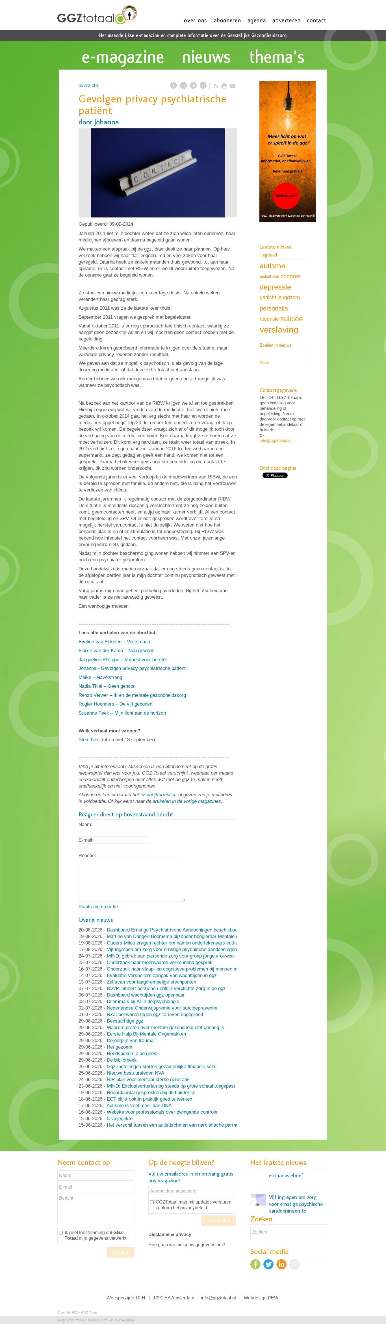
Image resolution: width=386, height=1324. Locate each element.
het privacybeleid (190, 1207)
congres (291, 276)
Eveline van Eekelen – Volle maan (114, 641)
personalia (274, 308)
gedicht (268, 297)
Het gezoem (119, 1047)
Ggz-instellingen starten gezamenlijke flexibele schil (161, 1066)
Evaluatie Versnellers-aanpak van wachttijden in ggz (162, 975)
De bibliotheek (122, 1060)
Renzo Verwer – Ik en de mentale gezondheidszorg (132, 695)
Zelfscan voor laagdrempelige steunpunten (151, 982)
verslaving (279, 329)
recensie (269, 319)
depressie (275, 287)
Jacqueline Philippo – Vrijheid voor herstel (123, 659)
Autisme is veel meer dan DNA (139, 1105)
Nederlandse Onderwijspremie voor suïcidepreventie (162, 1008)
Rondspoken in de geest (132, 1053)
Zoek (264, 362)
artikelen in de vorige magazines (187, 801)
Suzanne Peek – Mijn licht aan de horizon (122, 713)
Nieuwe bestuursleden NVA (135, 1073)
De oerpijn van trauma (130, 1040)
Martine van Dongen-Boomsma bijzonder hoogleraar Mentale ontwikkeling (184, 936)
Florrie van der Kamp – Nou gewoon (116, 650)
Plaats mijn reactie (98, 906)
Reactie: (87, 855)
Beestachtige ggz (125, 1021)
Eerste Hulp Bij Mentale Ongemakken (146, 1034)
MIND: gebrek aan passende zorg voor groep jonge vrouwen (170, 956)
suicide (291, 319)
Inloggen (62, 1320)
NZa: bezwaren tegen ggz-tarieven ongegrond (155, 1014)
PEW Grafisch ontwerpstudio (118, 1320)
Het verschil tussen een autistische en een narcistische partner (173, 1125)
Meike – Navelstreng (100, 677)
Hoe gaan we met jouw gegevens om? (186, 1244)
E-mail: (86, 840)
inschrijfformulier (157, 794)
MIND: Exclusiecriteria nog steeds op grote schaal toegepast (171, 1086)
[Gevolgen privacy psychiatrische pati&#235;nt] (158, 172)
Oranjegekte (120, 1118)
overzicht (88, 85)
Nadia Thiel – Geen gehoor (107, 686)
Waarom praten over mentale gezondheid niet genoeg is (165, 1027)
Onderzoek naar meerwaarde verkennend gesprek (159, 962)
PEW (273, 1297)
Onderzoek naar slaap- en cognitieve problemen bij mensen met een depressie (190, 969)
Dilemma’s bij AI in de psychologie (143, 1001)
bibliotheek (269, 276)
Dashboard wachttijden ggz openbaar (146, 995)
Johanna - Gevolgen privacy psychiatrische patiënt (132, 668)
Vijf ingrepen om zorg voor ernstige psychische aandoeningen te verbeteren (186, 949)
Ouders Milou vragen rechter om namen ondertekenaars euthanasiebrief (183, 943)
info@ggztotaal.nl (275, 440)
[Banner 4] (287, 152)
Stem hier (89, 739)
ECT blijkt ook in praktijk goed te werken (149, 1099)
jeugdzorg (288, 297)
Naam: (85, 824)
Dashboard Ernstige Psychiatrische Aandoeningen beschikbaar (173, 930)
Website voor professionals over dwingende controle (162, 1112)
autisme (272, 266)
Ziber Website (78, 1320)
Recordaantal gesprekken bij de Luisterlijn (151, 1092)
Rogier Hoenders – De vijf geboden (115, 704)
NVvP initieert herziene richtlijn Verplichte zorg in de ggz (166, 988)
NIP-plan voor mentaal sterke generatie (148, 1079)
